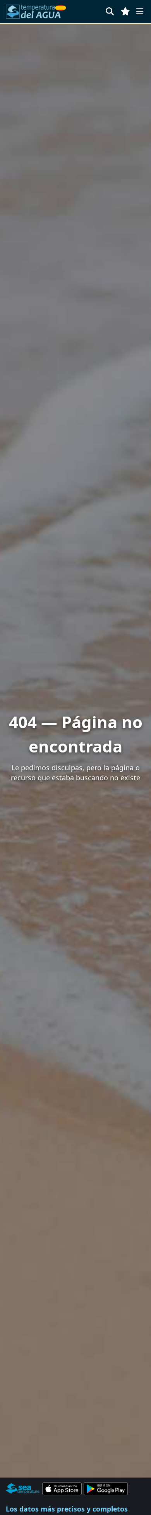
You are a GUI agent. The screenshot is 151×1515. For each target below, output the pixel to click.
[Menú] (139, 11)
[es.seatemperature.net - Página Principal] (36, 12)
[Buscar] (110, 11)
